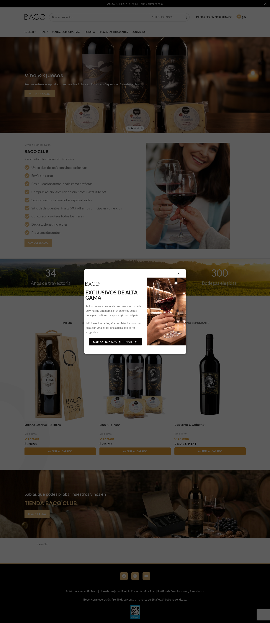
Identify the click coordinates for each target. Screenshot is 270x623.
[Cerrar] (178, 274)
